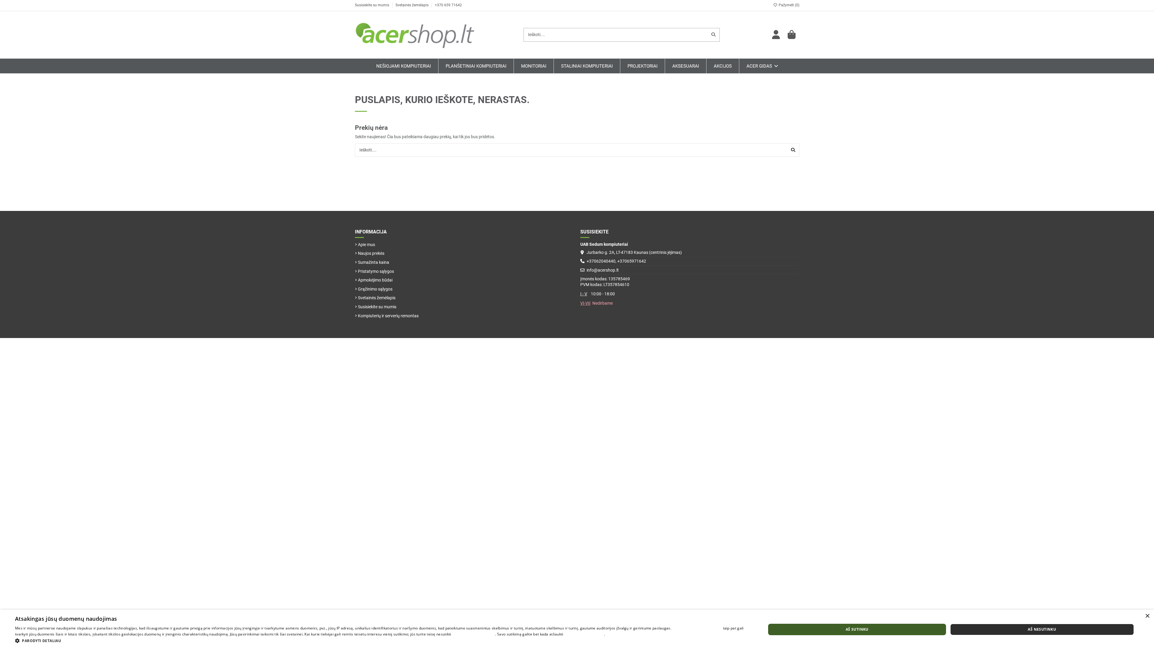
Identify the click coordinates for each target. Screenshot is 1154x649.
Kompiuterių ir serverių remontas (388, 315)
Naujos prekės (371, 253)
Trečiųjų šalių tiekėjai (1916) (697, 628)
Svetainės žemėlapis (412, 5)
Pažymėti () (788, 5)
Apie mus (366, 244)
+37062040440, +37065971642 (616, 261)
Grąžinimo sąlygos (375, 289)
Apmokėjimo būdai (375, 280)
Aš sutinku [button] (857, 629)
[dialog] (577, 629)
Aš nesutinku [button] (1042, 629)
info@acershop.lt (603, 270)
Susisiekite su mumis (372, 5)
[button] (379, 640)
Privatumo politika (621, 634)
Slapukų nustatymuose (584, 634)
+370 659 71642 (448, 5)
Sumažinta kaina (373, 262)
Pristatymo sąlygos (376, 271)
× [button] (1147, 616)
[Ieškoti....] (713, 34)
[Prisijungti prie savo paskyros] (776, 35)
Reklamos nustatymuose (473, 634)
